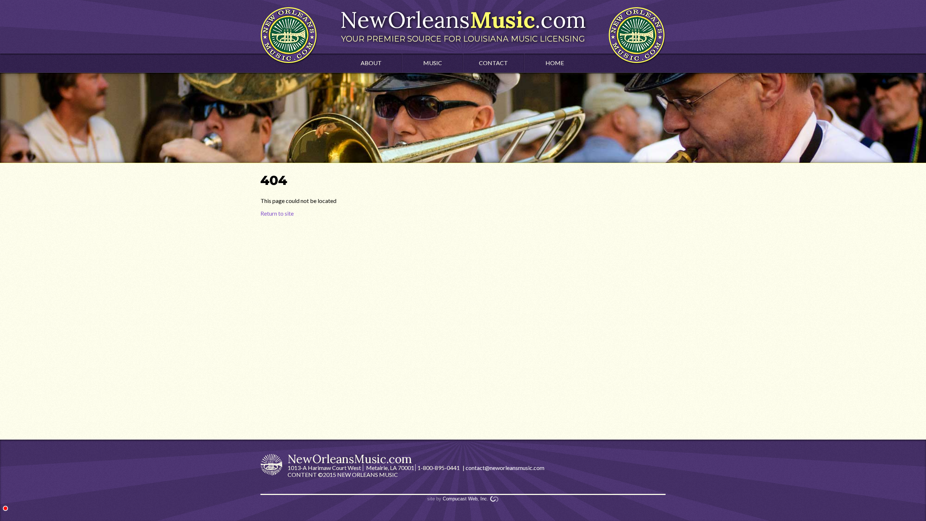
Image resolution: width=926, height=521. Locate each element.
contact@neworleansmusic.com (505, 467)
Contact (493, 62)
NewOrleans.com (463, 24)
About (371, 62)
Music (432, 62)
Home (554, 62)
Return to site (277, 213)
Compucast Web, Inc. (465, 498)
